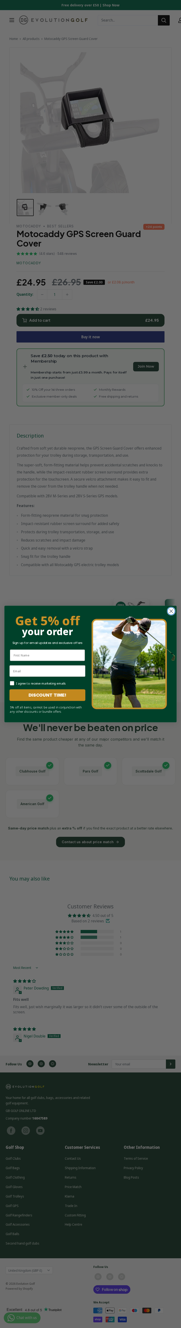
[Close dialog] (171, 611)
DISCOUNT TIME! (47, 695)
